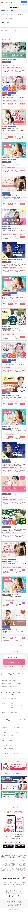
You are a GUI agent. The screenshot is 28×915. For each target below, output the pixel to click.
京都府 (2, 683)
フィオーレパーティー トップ (6, 14)
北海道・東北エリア (5, 698)
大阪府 (12, 705)
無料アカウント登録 (14, 662)
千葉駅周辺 (14, 680)
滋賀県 (12, 707)
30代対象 (16, 730)
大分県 (12, 686)
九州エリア (3, 712)
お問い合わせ (14, 886)
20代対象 (4, 730)
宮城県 (16, 698)
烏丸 (6, 683)
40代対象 (4, 732)
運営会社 (5, 882)
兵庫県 (15, 683)
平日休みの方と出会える (7, 740)
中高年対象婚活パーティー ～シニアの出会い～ (11, 743)
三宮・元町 (19, 683)
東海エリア (3, 703)
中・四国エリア (4, 710)
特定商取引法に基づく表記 (19, 882)
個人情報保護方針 (5, 884)
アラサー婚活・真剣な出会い (7, 745)
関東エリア (3, 701)
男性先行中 (4, 727)
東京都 (2, 680)
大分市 (16, 686)
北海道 (12, 698)
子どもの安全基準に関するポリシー (18, 884)
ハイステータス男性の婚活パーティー (9, 735)
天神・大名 (7, 686)
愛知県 (4, 33)
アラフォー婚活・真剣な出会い (8, 748)
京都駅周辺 (10, 683)
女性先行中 (17, 727)
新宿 (6, 680)
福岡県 (2, 686)
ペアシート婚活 (5, 753)
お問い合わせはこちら (14, 657)
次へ (21, 645)
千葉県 (10, 680)
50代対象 (16, 732)
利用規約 (10, 882)
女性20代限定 (17, 753)
